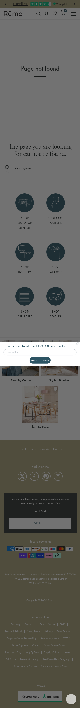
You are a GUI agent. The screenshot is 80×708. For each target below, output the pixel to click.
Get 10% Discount (40, 360)
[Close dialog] (78, 344)
